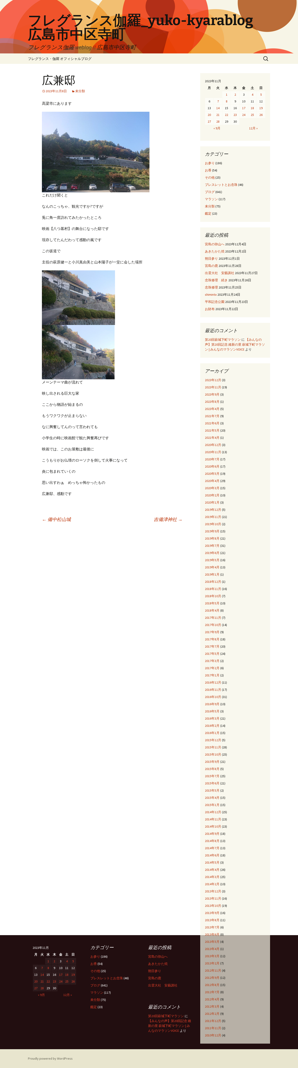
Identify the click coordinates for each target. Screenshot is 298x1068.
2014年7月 (212, 848)
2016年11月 (213, 690)
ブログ (210, 192)
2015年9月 (212, 762)
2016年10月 (213, 697)
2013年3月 (212, 956)
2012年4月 (212, 999)
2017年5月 (212, 654)
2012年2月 (212, 1014)
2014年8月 (212, 841)
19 (261, 108)
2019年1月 (212, 574)
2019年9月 (212, 531)
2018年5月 (212, 603)
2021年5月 (212, 430)
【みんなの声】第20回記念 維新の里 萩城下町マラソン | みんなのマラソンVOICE (235, 344)
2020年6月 (212, 466)
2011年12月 (213, 1021)
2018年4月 (212, 610)
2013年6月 (212, 934)
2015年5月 (212, 790)
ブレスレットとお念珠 (221, 185)
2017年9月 (212, 632)
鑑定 (208, 213)
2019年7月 (212, 546)
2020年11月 (213, 452)
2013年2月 (212, 963)
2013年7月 (212, 927)
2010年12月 (213, 1035)
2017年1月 (212, 675)
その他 (210, 177)
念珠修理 (211, 287)
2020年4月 (212, 481)
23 (235, 115)
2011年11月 (213, 1028)
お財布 (210, 309)
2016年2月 (212, 726)
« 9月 (216, 128)
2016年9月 (212, 704)
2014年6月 (212, 855)
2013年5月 (212, 942)
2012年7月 (212, 992)
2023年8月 (212, 402)
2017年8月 (212, 639)
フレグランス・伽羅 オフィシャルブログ (59, 58)
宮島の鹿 (211, 266)
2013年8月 (212, 920)
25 (252, 115)
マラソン (211, 199)
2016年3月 (212, 718)
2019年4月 (212, 567)
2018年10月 (213, 596)
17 (243, 108)
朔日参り (211, 258)
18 (252, 108)
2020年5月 (212, 474)
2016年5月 (212, 711)
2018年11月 (213, 589)
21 (218, 115)
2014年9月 (212, 834)
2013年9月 (212, 913)
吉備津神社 (168, 519)
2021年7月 (212, 416)
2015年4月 (212, 798)
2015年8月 (212, 769)
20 (209, 115)
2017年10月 (213, 625)
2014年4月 (212, 870)
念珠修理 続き (216, 280)
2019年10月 (213, 524)
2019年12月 (213, 510)
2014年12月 (213, 812)
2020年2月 (212, 495)
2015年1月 (212, 805)
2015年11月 (213, 747)
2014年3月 (212, 877)
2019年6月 (212, 553)
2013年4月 (212, 949)
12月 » (253, 128)
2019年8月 (212, 538)
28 (218, 121)
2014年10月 (213, 826)
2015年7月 (212, 776)
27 (209, 121)
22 (226, 115)
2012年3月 (212, 1006)
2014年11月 (213, 819)
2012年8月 (212, 985)
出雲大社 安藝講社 (219, 273)
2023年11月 (213, 387)
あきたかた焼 (214, 251)
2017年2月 (212, 668)
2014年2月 (212, 884)
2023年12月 (213, 380)
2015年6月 (212, 783)
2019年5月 (212, 560)
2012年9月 (212, 978)
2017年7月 (212, 646)
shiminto (211, 294)
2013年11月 (213, 898)
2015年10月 (213, 754)
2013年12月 (213, 891)
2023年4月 (212, 409)
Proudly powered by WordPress (50, 1058)
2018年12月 (213, 582)
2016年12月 (213, 682)
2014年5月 (212, 862)
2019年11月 (213, 517)
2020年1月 (212, 502)
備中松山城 (56, 519)
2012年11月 (213, 970)
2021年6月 (212, 423)
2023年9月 (212, 394)
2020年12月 (213, 445)
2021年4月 (212, 438)
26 (261, 115)
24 (243, 115)
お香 (208, 170)
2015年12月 (213, 740)
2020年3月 (212, 488)
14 (218, 108)
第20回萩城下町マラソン (223, 339)
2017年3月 (212, 661)
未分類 (80, 91)
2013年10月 (213, 906)
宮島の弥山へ (214, 244)
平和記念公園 (214, 302)
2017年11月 (213, 618)
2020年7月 (212, 459)
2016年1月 (212, 733)
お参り (210, 163)
